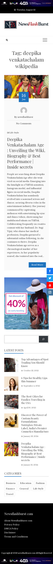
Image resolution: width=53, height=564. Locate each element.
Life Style (14, 132)
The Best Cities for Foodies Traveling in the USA (33, 400)
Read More (37, 265)
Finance (10, 488)
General (24, 488)
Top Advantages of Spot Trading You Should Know (34, 363)
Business (11, 483)
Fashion (40, 483)
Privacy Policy (12, 524)
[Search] (43, 339)
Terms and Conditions (16, 536)
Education (25, 483)
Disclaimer (10, 532)
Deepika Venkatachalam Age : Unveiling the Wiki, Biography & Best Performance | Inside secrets (26, 153)
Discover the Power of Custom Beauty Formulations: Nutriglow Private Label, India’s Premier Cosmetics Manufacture (35, 423)
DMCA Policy (11, 528)
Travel (9, 494)
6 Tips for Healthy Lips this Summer (34, 379)
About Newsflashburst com (18, 520)
